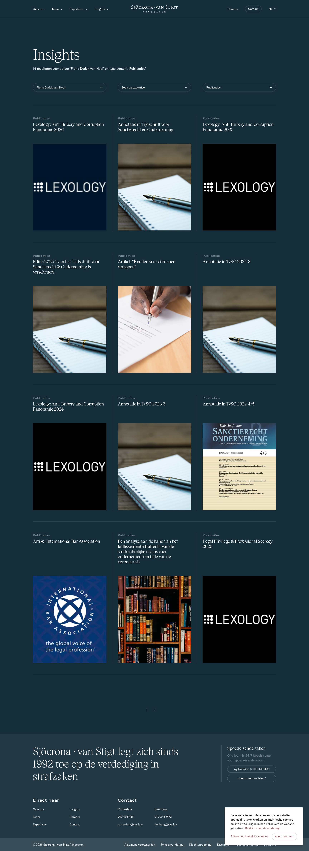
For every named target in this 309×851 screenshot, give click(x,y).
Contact (253, 9)
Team (55, 9)
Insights (100, 9)
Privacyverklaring (172, 844)
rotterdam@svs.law (130, 824)
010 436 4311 (126, 816)
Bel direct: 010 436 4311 (254, 769)
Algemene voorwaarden (139, 844)
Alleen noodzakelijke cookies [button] (249, 836)
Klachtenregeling (200, 844)
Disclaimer (224, 844)
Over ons (39, 9)
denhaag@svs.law (166, 824)
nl (271, 9)
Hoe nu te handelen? (251, 778)
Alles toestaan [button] (284, 836)
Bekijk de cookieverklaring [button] (262, 828)
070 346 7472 (163, 816)
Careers (233, 9)
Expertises (77, 9)
